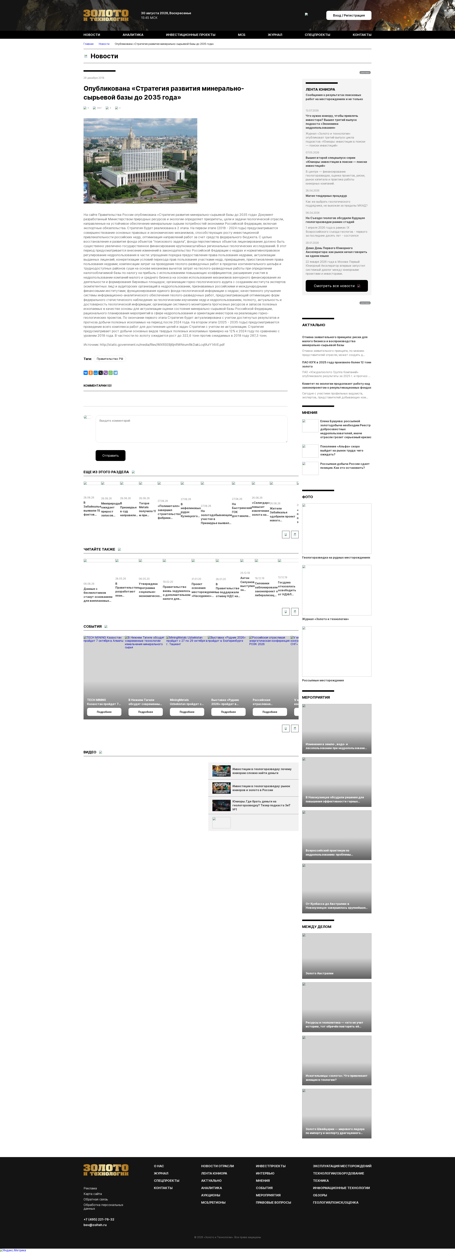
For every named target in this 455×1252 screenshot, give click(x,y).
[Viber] (105, 373)
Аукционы (210, 1195)
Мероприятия (316, 697)
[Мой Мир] (95, 373)
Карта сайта (93, 1194)
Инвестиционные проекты (190, 35)
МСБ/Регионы (213, 1202)
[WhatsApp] (110, 373)
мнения (309, 412)
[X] (100, 373)
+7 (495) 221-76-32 (99, 1219)
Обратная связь (96, 1199)
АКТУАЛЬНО (313, 325)
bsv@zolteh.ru (95, 1225)
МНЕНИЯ (263, 1180)
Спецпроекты (317, 35)
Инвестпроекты (271, 1166)
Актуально (211, 1180)
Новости (92, 35)
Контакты (362, 35)
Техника (321, 1180)
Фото (307, 497)
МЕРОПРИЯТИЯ (268, 1195)
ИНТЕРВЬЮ (265, 1173)
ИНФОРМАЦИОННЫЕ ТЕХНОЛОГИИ (341, 1188)
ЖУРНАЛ (161, 1173)
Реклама (90, 1188)
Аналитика (133, 35)
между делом (316, 927)
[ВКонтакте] (86, 373)
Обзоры (320, 1195)
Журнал (275, 35)
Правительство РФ (110, 359)
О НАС (159, 1166)
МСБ (241, 35)
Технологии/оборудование (338, 1173)
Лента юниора (214, 1173)
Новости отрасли (217, 1166)
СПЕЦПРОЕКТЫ (166, 1180)
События (264, 1188)
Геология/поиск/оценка (335, 1202)
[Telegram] (115, 373)
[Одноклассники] (91, 373)
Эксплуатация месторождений (342, 1166)
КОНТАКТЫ (163, 1188)
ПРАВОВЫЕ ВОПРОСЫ (273, 1202)
